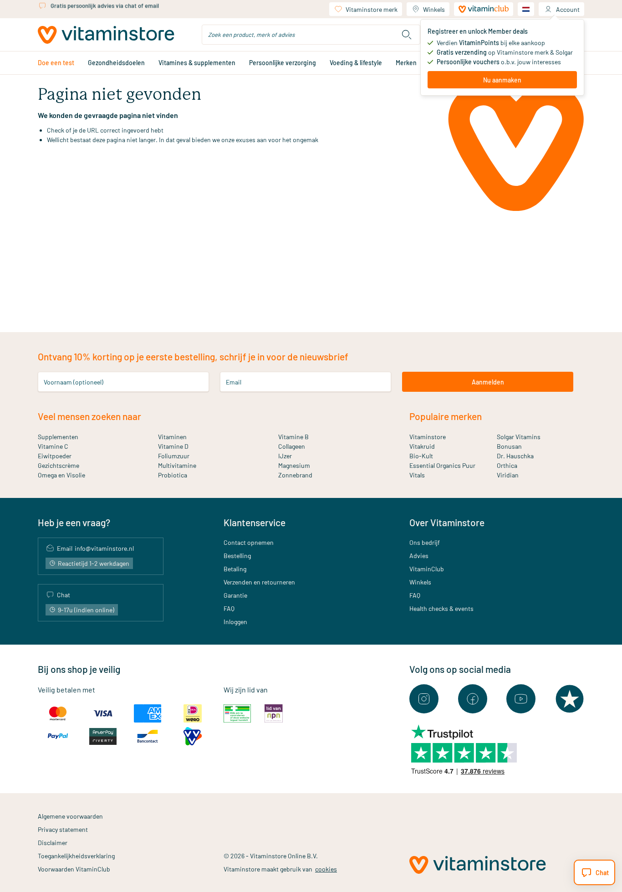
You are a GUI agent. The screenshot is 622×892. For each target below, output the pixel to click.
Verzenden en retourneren (259, 582)
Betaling (235, 569)
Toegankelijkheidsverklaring (76, 856)
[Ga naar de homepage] (106, 35)
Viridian (508, 475)
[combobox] (311, 35)
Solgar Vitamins (518, 437)
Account (568, 9)
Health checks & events (441, 608)
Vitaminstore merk (372, 9)
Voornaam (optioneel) (73, 382)
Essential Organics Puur (442, 465)
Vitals (417, 475)
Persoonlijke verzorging (282, 63)
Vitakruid (422, 446)
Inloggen (235, 621)
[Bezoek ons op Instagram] (423, 698)
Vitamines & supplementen (196, 63)
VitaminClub (426, 569)
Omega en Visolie (61, 475)
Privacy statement (63, 829)
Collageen (291, 446)
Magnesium (294, 465)
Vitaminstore (427, 437)
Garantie (235, 595)
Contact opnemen (249, 542)
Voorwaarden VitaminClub (74, 869)
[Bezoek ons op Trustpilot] (569, 698)
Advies (418, 555)
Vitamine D (173, 446)
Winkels (434, 9)
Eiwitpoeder (54, 456)
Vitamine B (293, 437)
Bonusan (509, 446)
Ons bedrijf (424, 542)
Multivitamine (177, 465)
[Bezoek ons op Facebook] (472, 698)
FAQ (229, 608)
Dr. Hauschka (515, 456)
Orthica (507, 465)
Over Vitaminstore (446, 522)
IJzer (285, 456)
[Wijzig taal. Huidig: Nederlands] (526, 9)
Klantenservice (255, 522)
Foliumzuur (173, 456)
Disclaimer (52, 842)
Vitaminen (172, 437)
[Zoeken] (406, 34)
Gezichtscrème (58, 465)
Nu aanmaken (502, 80)
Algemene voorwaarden (70, 816)
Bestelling (237, 555)
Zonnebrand (295, 475)
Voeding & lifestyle (356, 63)
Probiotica (172, 475)
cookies (326, 869)
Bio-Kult (421, 456)
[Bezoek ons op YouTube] (520, 698)
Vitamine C (53, 446)
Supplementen (58, 437)
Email (233, 382)
